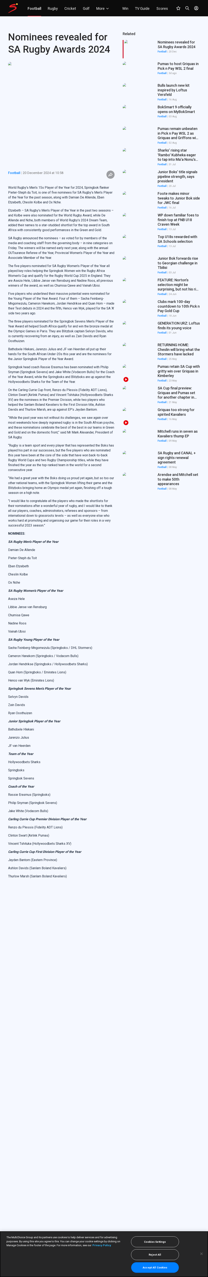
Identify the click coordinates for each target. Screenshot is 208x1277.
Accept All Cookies (155, 1267)
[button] (161, 71)
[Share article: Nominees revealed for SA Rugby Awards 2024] (110, 175)
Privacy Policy (101, 1245)
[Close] (201, 1253)
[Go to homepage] (13, 8)
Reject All (155, 1254)
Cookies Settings (155, 1241)
